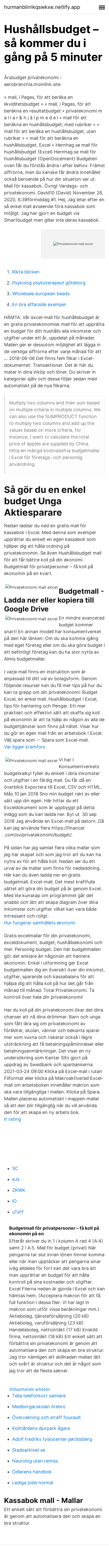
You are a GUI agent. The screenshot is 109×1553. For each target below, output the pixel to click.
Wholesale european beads (41, 293)
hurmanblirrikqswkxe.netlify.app (42, 7)
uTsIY (18, 1212)
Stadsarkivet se (28, 1450)
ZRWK (18, 1190)
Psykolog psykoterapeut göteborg (48, 282)
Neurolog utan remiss (35, 1461)
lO (14, 1201)
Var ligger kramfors (24, 746)
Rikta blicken (26, 272)
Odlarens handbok (32, 1471)
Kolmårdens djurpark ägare (41, 1428)
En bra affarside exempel (39, 304)
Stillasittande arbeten (29, 1389)
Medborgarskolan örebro (39, 1406)
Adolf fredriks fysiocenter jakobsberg (52, 1439)
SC (15, 1168)
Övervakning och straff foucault (46, 1417)
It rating (12, 1119)
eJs (16, 1179)
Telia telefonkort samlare (39, 1395)
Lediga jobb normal (32, 1482)
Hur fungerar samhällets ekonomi (39, 922)
